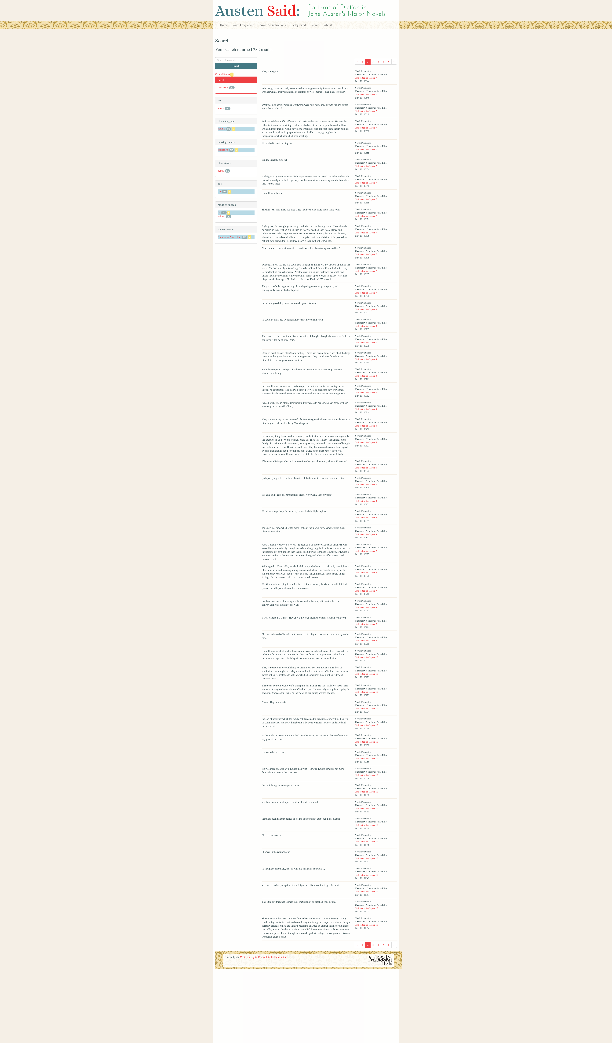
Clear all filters (224, 74)
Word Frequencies (243, 25)
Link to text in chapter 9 (366, 517)
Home (224, 25)
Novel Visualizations (273, 25)
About (328, 25)
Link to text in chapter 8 (366, 309)
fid (219, 212)
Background (298, 25)
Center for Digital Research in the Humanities (263, 957)
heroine (221, 128)
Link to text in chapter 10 (366, 657)
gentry (221, 170)
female (221, 108)
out (219, 191)
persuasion (223, 87)
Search (315, 25)
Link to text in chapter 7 (366, 77)
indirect (221, 216)
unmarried (223, 149)
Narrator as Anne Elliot (229, 237)
